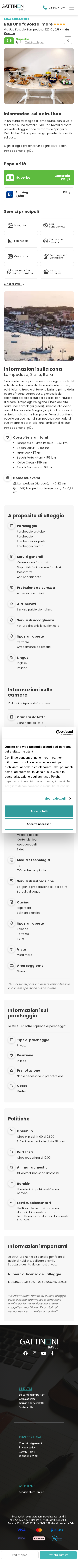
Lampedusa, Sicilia (16, 19)
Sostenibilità (26, 1407)
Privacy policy (27, 1447)
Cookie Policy (27, 1451)
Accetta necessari (39, 824)
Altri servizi (13, 284)
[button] (10, 76)
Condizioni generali (30, 1443)
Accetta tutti (39, 811)
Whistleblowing (28, 1456)
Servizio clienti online (31, 1492)
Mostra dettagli (55, 798)
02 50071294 (57, 7)
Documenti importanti (32, 1394)
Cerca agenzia (27, 1399)
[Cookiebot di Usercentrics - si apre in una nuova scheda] (56, 732)
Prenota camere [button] (58, 1555)
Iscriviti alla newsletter (32, 1403)
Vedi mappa (19, 1555)
